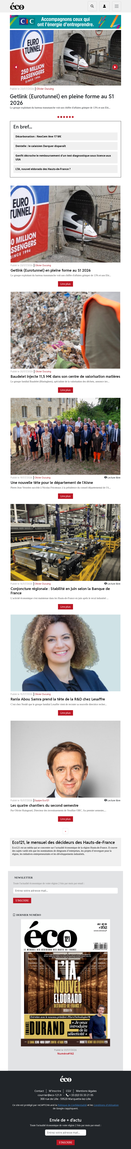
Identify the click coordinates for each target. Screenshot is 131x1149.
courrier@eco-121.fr (50, 1095)
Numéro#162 (65, 1053)
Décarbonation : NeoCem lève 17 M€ (38, 136)
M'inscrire (55, 1091)
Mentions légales (86, 1091)
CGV (68, 1091)
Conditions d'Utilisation (106, 1105)
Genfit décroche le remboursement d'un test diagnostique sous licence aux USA (63, 157)
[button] (16, 67)
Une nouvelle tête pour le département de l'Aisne (62, 99)
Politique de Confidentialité (72, 1105)
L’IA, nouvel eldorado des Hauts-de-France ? (43, 169)
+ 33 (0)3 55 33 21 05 (81, 1095)
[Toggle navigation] (116, 6)
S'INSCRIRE (22, 900)
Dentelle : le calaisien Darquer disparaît (40, 146)
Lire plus (65, 284)
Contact (39, 1091)
